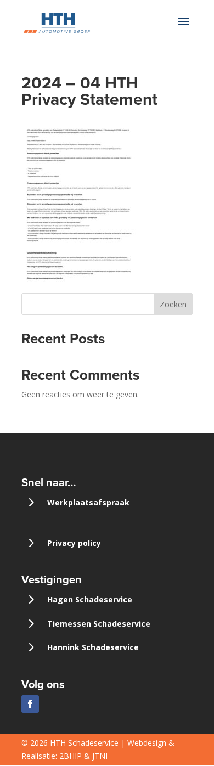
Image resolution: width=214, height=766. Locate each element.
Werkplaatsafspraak (88, 502)
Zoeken (173, 304)
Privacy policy (74, 543)
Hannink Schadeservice (93, 647)
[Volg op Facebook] (30, 704)
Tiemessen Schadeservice (98, 623)
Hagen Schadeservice (89, 599)
